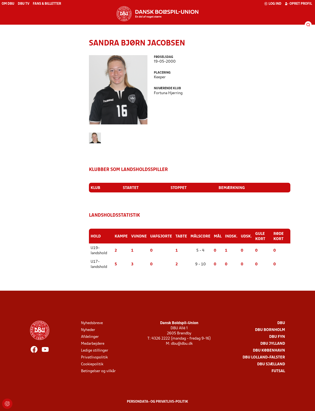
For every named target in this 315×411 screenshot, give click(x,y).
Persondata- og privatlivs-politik (157, 401)
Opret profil (301, 3)
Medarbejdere (92, 344)
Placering (162, 72)
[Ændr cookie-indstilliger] (7, 404)
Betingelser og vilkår (98, 371)
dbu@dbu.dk (182, 344)
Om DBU (8, 3)
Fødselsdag (163, 57)
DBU (281, 323)
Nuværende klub (167, 88)
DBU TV (23, 3)
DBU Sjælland (271, 364)
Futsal (278, 371)
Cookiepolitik (92, 364)
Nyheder (88, 330)
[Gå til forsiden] (157, 13)
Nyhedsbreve (92, 323)
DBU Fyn (277, 337)
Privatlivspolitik (94, 357)
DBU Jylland (272, 344)
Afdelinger (90, 337)
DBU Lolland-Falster (264, 357)
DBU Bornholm (270, 330)
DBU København (269, 350)
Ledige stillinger (94, 350)
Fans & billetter (47, 3)
